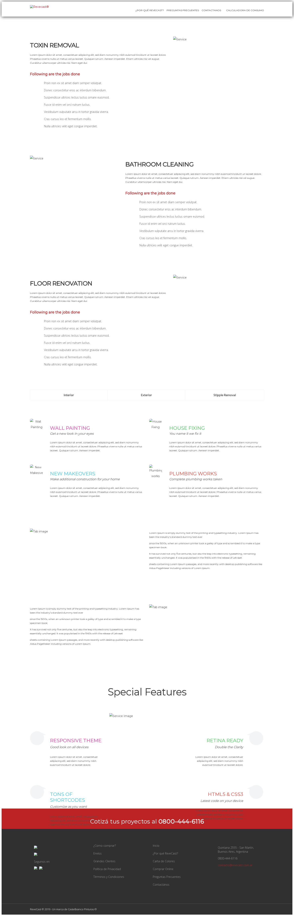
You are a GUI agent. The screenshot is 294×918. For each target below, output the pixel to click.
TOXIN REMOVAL (54, 45)
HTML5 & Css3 (225, 794)
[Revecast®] (39, 7)
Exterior (146, 395)
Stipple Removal (225, 395)
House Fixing (187, 428)
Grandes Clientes (104, 861)
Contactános (161, 884)
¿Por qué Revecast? (149, 10)
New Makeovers (72, 473)
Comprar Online (163, 869)
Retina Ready (225, 740)
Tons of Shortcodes (67, 797)
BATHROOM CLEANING (159, 164)
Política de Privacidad (107, 869)
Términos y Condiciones (108, 877)
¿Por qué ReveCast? (165, 853)
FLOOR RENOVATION (61, 283)
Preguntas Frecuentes (183, 10)
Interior (69, 395)
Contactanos (211, 10)
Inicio (156, 845)
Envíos (97, 853)
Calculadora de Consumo (245, 10)
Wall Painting (70, 428)
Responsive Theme (75, 740)
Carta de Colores (164, 861)
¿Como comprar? (104, 845)
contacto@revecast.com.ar (235, 865)
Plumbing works (193, 473)
